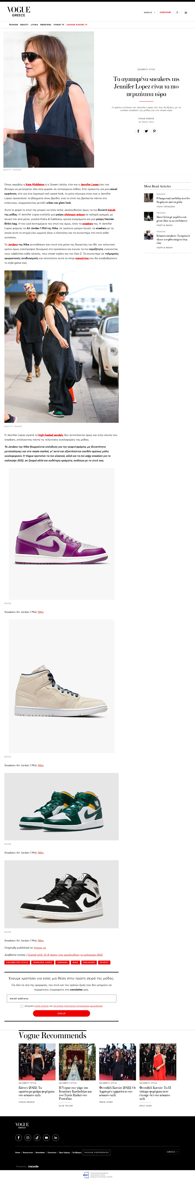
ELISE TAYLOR (66, 1106)
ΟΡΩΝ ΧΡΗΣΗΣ (41, 1006)
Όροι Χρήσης (64, 1152)
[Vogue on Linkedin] (55, 1137)
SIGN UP (62, 1013)
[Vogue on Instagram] (28, 1137)
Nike (40, 612)
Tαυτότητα (52, 1152)
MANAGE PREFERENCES (96, 1153)
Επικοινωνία (28, 1152)
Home (17, 1152)
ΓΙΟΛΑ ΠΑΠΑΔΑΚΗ (166, 207)
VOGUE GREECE (146, 119)
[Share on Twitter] (146, 132)
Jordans (13, 244)
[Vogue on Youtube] (46, 1137)
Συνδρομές (77, 1152)
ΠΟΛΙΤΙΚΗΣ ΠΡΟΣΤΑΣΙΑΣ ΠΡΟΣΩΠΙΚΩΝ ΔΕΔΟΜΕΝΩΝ (78, 1006)
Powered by (21, 1167)
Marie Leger (106, 1102)
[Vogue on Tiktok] (37, 1137)
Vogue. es (40, 947)
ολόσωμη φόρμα (74, 214)
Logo (42, 1127)
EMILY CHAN (145, 1106)
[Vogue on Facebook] (18, 1137)
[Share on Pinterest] (154, 132)
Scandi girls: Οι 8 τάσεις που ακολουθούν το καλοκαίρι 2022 (65, 954)
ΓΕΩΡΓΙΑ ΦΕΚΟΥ (165, 225)
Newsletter (40, 1152)
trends (111, 210)
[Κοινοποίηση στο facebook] (138, 132)
